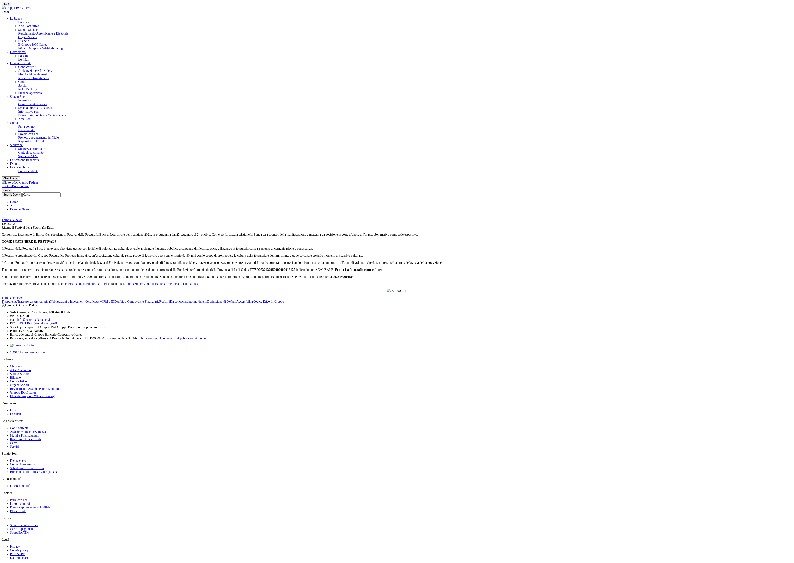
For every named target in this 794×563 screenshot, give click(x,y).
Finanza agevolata (30, 93)
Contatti (15, 122)
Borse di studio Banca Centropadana (42, 115)
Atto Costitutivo (28, 26)
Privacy (15, 546)
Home (14, 202)
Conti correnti (27, 67)
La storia (24, 22)
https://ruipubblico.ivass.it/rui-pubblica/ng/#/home (173, 338)
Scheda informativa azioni (35, 108)
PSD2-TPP (17, 554)
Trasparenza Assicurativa (33, 301)
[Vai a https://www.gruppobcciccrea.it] (16, 8)
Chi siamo (16, 366)
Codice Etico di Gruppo (268, 301)
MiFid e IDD (108, 301)
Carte (21, 81)
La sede (23, 55)
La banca (16, 18)
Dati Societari (19, 557)
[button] (397, 11)
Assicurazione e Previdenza (36, 70)
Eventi (14, 163)
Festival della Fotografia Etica (87, 283)
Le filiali (23, 59)
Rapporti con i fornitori (33, 141)
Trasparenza (9, 301)
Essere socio (26, 100)
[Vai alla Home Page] (20, 182)
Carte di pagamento (31, 152)
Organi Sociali (27, 37)
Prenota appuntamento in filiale (38, 137)
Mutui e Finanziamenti (33, 74)
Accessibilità (244, 301)
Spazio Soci (17, 96)
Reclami (164, 301)
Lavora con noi (28, 134)
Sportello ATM (28, 156)
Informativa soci (28, 111)
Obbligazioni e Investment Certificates (75, 301)
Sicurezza (16, 145)
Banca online (20, 186)
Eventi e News (19, 209)
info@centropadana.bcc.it (34, 319)
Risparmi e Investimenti (33, 78)
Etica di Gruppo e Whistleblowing (40, 48)
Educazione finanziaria (25, 160)
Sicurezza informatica (32, 148)
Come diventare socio (32, 104)
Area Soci (24, 119)
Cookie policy (19, 550)
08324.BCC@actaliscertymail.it (38, 323)
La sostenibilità (20, 167)
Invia (6, 3)
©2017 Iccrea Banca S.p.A (27, 352)
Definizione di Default (221, 301)
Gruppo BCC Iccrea (23, 392)
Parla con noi (26, 126)
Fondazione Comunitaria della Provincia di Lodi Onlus (162, 283)
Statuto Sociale (28, 29)
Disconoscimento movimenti (188, 301)
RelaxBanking (27, 89)
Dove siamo (18, 52)
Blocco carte (26, 130)
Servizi (22, 85)
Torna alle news (12, 220)
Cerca (6, 190)
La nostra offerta (20, 63)
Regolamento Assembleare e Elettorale (43, 33)
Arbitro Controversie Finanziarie (138, 301)
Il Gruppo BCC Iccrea (32, 44)
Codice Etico (18, 381)
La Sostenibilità (28, 171)
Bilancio (23, 41)
